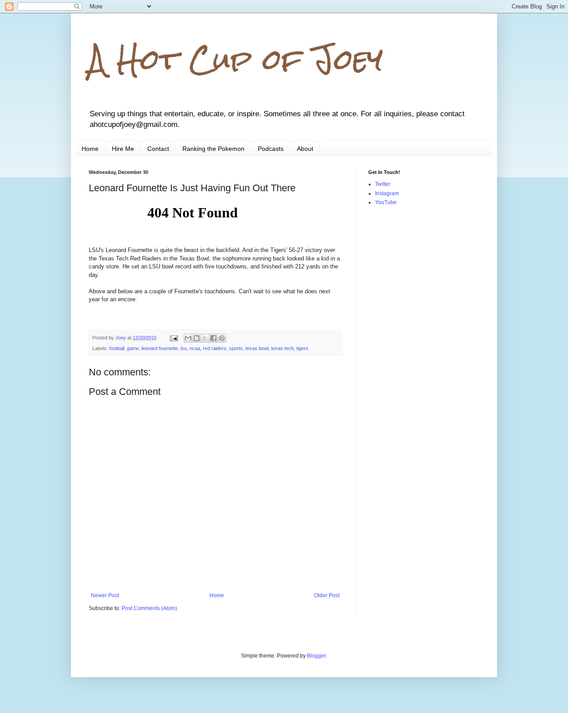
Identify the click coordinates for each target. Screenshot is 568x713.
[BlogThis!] (196, 338)
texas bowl (256, 348)
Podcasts (271, 148)
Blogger (316, 656)
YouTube (386, 202)
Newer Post (105, 595)
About (305, 148)
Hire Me (123, 148)
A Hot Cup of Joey (236, 59)
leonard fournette (160, 348)
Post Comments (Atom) (149, 608)
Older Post (326, 595)
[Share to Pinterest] (221, 338)
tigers (302, 348)
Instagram (387, 193)
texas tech (282, 348)
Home (90, 148)
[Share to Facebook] (213, 338)
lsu (184, 348)
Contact (158, 148)
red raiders (214, 348)
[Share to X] (205, 338)
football (116, 348)
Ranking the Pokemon (213, 148)
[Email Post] (173, 337)
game (133, 348)
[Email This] (188, 338)
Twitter (382, 184)
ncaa (194, 348)
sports (236, 348)
